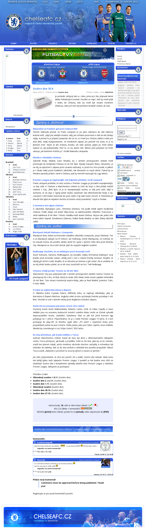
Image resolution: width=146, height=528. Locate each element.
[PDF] (106, 411)
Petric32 (41, 460)
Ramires (16, 204)
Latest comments (124, 226)
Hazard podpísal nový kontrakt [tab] (128, 77)
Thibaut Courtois (19, 170)
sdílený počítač (123, 136)
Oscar (15, 207)
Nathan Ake (17, 187)
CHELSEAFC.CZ (130, 43)
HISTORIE (72, 43)
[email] (79, 411)
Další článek (121, 61)
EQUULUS (109, 92)
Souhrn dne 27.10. (42, 393)
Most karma (121, 231)
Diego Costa (17, 231)
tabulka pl (83, 83)
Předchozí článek (123, 64)
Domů (119, 56)
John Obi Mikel (18, 212)
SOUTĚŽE (33, 43)
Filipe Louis (17, 182)
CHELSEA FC (52, 43)
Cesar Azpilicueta (19, 194)
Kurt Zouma (17, 184)
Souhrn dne (63, 92)
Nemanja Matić (18, 214)
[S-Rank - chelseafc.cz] (126, 175)
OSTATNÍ (111, 43)
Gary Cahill (17, 189)
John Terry (17, 192)
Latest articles (122, 229)
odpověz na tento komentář (49, 448)
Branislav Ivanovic (19, 180)
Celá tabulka (18, 115)
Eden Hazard (18, 209)
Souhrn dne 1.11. (41, 383)
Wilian (15, 216)
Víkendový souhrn (42, 387)
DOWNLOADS (92, 43)
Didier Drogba (18, 226)
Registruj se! (122, 139)
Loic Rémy (17, 229)
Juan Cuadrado (18, 219)
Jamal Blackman (19, 172)
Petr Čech (16, 167)
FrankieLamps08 (44, 442)
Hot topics (121, 224)
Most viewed (122, 234)
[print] (48, 411)
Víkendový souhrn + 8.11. (45, 377)
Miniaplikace (10, 127)
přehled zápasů (43, 83)
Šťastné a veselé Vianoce (130, 249)
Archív (119, 59)
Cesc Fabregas (18, 202)
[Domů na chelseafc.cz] (73, 41)
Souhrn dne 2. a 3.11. (43, 380)
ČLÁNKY (14, 43)
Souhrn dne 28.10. (42, 390)
